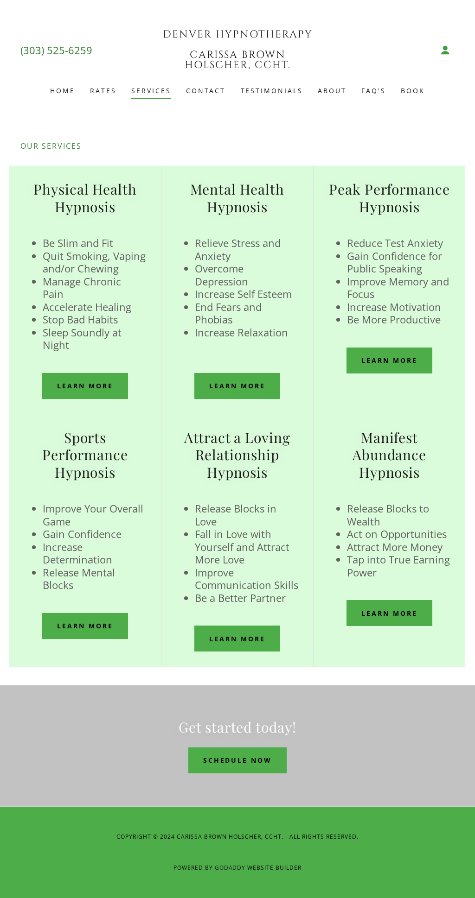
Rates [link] (103, 90)
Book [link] (413, 90)
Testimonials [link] (272, 90)
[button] (445, 50)
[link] (237, 65)
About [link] (332, 90)
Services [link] (151, 90)
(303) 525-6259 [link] (56, 50)
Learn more (85, 385)
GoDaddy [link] (230, 868)
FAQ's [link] (373, 90)
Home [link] (62, 90)
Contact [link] (206, 90)
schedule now (237, 760)
